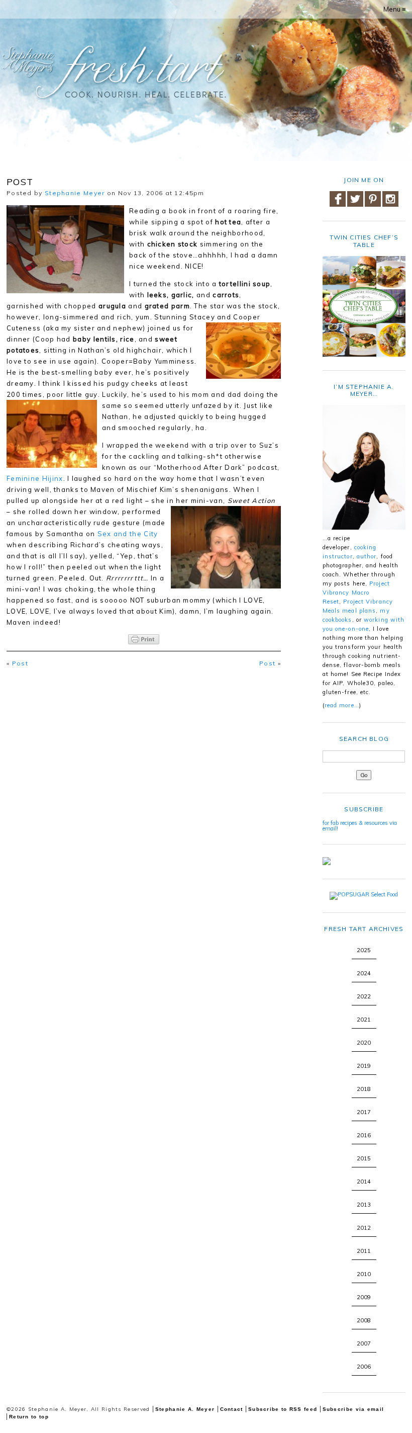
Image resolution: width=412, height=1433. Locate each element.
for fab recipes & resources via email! (360, 825)
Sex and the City (127, 534)
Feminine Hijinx (35, 478)
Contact (231, 1409)
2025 (364, 950)
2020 (364, 1042)
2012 (364, 1227)
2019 (364, 1065)
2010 (364, 1274)
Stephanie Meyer (75, 193)
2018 (364, 1088)
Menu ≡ (394, 9)
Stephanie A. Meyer (185, 1409)
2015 (364, 1158)
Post (20, 663)
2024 (364, 973)
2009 (364, 1297)
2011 (364, 1250)
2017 (364, 1112)
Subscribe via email (353, 1409)
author (367, 556)
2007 (364, 1343)
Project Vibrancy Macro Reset (356, 592)
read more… (342, 705)
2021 (364, 1019)
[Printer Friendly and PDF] (144, 639)
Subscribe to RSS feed (282, 1409)
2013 (364, 1204)
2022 (364, 996)
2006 (364, 1366)
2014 (364, 1181)
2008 (364, 1320)
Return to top (29, 1416)
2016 (364, 1135)
